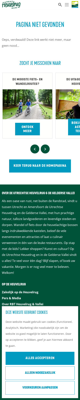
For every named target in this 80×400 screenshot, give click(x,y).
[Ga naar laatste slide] (34, 148)
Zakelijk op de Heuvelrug (20, 292)
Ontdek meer (27, 129)
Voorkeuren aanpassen (40, 388)
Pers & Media (11, 298)
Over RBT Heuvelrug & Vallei (22, 304)
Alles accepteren (40, 358)
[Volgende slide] (45, 148)
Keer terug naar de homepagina (40, 166)
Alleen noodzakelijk (40, 373)
